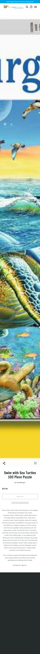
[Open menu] (35, 7)
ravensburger (21, 482)
